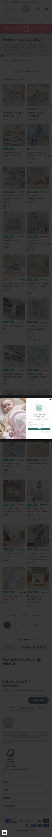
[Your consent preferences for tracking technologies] (4, 832)
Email (29, 422)
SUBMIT (39, 428)
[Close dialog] (50, 399)
